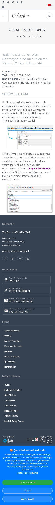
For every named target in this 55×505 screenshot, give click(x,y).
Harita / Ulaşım (11, 356)
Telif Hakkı (9, 400)
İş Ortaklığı (9, 361)
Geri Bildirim (10, 395)
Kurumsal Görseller (13, 346)
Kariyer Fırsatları (12, 340)
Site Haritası (10, 405)
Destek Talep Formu (14, 421)
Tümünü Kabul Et (27, 482)
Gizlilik (7, 384)
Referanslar (10, 366)
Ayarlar (27, 490)
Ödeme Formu (11, 415)
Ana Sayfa (20, 36)
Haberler (8, 351)
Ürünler (7, 335)
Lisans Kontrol (11, 410)
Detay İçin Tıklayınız (27, 472)
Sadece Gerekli (27, 498)
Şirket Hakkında (11, 330)
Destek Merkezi (33, 36)
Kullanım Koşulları (12, 390)
